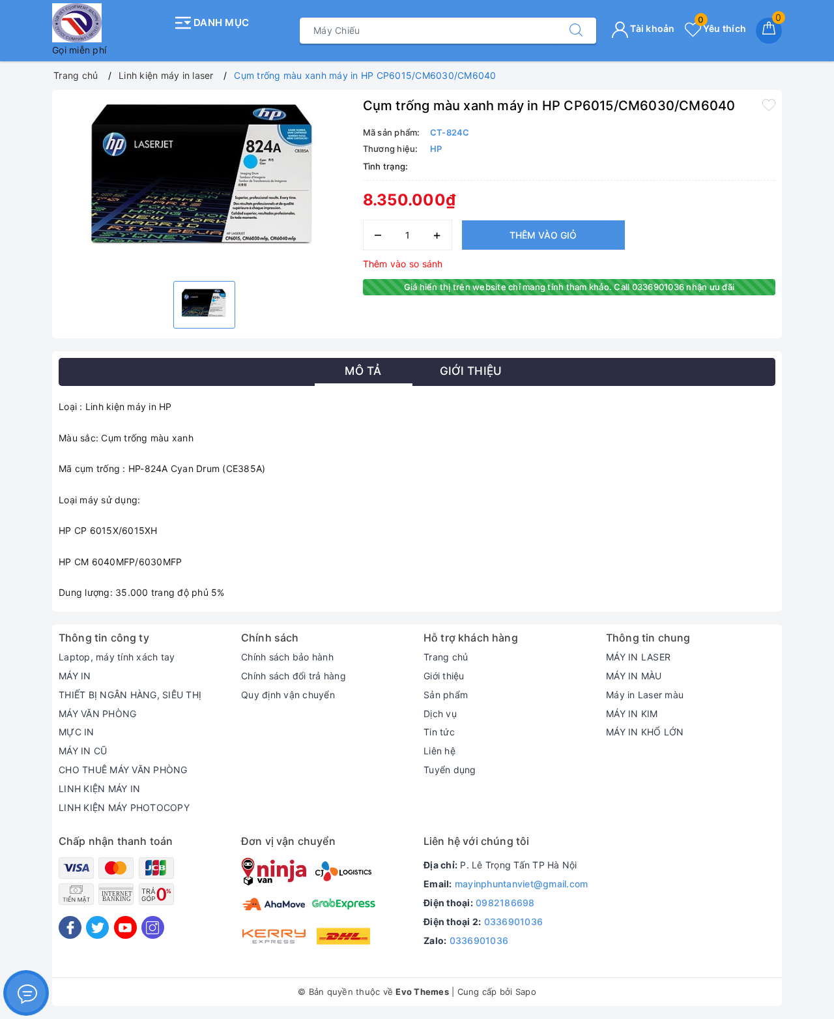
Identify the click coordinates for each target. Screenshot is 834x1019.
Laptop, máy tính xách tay (117, 656)
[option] (204, 183)
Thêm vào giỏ (543, 235)
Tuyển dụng (450, 769)
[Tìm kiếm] (576, 31)
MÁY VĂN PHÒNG (97, 713)
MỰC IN (76, 731)
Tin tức (439, 731)
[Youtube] (125, 927)
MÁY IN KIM (632, 713)
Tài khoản (651, 28)
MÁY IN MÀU (634, 675)
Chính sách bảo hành (287, 656)
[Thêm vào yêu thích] (768, 104)
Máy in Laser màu (644, 694)
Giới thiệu (444, 675)
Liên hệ (439, 750)
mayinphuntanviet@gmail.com (521, 883)
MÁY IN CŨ (83, 750)
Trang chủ (446, 656)
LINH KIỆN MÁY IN (99, 788)
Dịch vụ (440, 713)
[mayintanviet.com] (109, 22)
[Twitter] (97, 927)
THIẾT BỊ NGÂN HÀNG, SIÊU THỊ (130, 694)
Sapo (525, 991)
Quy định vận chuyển (288, 694)
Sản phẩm (446, 694)
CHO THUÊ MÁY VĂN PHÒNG (123, 769)
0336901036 (513, 921)
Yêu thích (722, 28)
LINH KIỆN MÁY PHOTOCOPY (124, 807)
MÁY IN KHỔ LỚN (645, 731)
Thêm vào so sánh (403, 263)
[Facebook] (70, 927)
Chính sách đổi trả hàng (293, 675)
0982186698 (505, 902)
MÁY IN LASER (638, 656)
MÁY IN (75, 675)
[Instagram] (152, 927)
